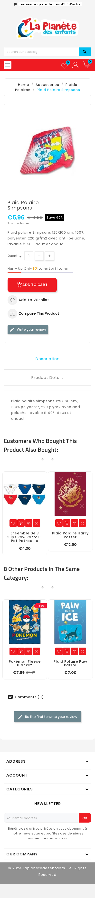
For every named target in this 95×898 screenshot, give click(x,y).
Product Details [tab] (47, 377)
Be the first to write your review (50, 716)
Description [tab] (48, 359)
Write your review (31, 329)
